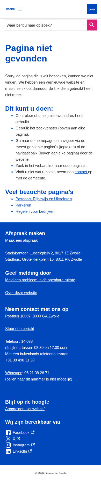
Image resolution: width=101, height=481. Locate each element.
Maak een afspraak (21, 240)
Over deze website (21, 292)
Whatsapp (13, 373)
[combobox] (45, 25)
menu (10, 9)
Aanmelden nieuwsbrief (25, 409)
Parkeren (23, 205)
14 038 (27, 341)
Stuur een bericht (19, 328)
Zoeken (92, 25)
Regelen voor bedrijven (35, 211)
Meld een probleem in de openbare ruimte (40, 280)
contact (81, 172)
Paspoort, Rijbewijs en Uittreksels (44, 199)
